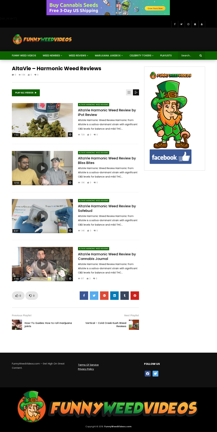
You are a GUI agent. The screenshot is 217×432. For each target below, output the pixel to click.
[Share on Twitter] (94, 295)
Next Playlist (131, 315)
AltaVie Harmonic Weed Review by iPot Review (107, 112)
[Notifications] (195, 24)
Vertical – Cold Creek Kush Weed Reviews (105, 324)
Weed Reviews (77, 55)
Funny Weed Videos (24, 55)
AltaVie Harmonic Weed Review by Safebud (107, 208)
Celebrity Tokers (140, 55)
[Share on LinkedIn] (114, 295)
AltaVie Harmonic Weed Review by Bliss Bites (107, 160)
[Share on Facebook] (84, 295)
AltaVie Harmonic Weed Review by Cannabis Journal (107, 256)
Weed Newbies (51, 55)
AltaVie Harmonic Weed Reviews (93, 104)
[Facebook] (174, 24)
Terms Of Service (88, 365)
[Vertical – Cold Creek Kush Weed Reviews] (134, 325)
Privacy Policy (86, 369)
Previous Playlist (22, 315)
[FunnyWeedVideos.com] (42, 39)
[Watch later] (188, 24)
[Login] (201, 24)
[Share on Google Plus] (104, 295)
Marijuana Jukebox (108, 55)
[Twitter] (181, 24)
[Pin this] (135, 295)
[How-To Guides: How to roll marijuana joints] (17, 325)
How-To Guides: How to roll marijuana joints (48, 324)
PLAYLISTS (166, 55)
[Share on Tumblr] (124, 295)
